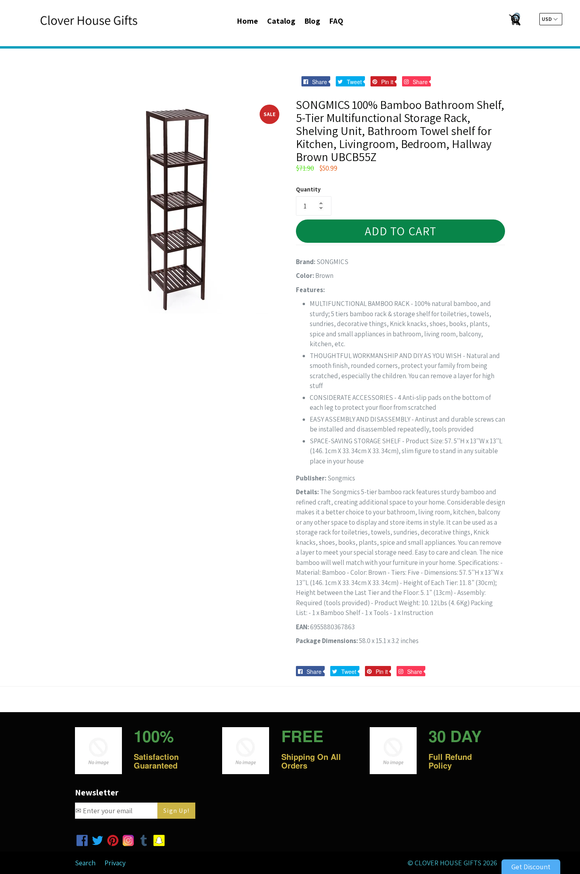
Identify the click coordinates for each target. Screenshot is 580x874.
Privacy (115, 862)
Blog (312, 21)
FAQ (336, 21)
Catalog (281, 21)
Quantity (308, 189)
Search (85, 862)
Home (247, 21)
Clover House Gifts (448, 862)
